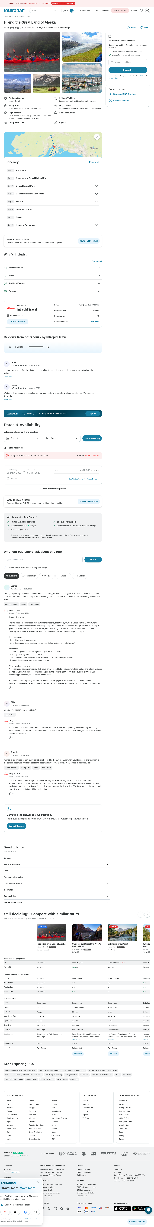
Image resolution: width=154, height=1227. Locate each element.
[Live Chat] (148, 1210)
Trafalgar (86, 1118)
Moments (105, 11)
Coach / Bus (123, 1125)
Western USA (62, 1079)
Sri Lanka (32, 1111)
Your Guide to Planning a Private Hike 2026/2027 (23, 1075)
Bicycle (122, 1104)
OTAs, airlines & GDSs (85, 1193)
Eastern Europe (35, 1129)
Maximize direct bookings (50, 1193)
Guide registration (84, 1172)
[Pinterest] (61, 1208)
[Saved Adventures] (141, 10)
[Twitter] (49, 1208)
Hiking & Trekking (125, 1108)
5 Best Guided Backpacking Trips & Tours (20, 1070)
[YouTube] (67, 1208)
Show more (8, 377)
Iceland (54, 1101)
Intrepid (85, 1111)
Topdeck (86, 1115)
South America (12, 1118)
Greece (32, 1136)
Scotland (54, 1122)
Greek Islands (34, 1139)
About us (7, 1169)
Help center (118, 1172)
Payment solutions (47, 1187)
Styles (95, 11)
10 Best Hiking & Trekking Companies (102, 1070)
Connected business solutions (51, 1172)
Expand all (94, 162)
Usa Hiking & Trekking (53, 1075)
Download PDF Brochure (124, 94)
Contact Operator (121, 100)
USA (53, 1139)
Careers (11, 1172)
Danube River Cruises (37, 1125)
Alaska (117, 1075)
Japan (31, 1101)
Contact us (118, 1169)
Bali (8, 1132)
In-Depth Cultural (125, 1122)
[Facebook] (42, 1208)
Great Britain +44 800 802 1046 (126, 1178)
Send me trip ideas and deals (17, 1205)
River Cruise (124, 1115)
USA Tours (127, 1075)
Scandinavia (56, 1111)
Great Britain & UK (36, 1132)
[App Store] (122, 1208)
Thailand (32, 1115)
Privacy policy (113, 78)
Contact (134, 11)
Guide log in (81, 1175)
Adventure (123, 1101)
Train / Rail (123, 1129)
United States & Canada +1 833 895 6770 (129, 1175)
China (9, 1136)
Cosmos (86, 1104)
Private (122, 1139)
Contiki (85, 1101)
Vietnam (32, 1118)
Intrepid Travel (14, 610)
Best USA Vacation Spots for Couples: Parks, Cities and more (62, 1070)
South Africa (11, 1129)
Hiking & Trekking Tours (14, 1079)
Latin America (12, 1115)
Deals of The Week (120, 11)
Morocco (10, 1125)
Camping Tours (31, 1079)
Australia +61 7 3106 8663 (124, 1181)
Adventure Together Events (50, 1175)
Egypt (9, 1122)
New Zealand (34, 1104)
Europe (9, 1111)
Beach (121, 1132)
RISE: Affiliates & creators (86, 1187)
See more (76, 1039)
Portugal (54, 1115)
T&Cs (142, 76)
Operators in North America (102, 1075)
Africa (9, 1101)
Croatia (32, 1122)
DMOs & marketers (84, 1190)
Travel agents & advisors (86, 1184)
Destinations (85, 11)
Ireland (54, 1104)
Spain (53, 1125)
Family (121, 1136)
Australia (10, 1108)
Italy (53, 1108)
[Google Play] (141, 1208)
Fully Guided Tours (47, 1079)
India (8, 1139)
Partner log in (82, 1196)
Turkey (54, 1129)
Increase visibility (46, 1190)
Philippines (33, 1108)
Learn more (94, 321)
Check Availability (92, 438)
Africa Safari (123, 1118)
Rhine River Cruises (59, 1118)
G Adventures (88, 1108)
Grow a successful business (51, 1184)
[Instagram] (55, 1208)
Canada (54, 1132)
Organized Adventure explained (52, 1169)
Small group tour (71, 1075)
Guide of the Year (83, 1169)
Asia (8, 1104)
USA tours (74, 1079)
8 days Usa (84, 1075)
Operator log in (46, 1196)
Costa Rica (55, 1136)
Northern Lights (125, 1111)
